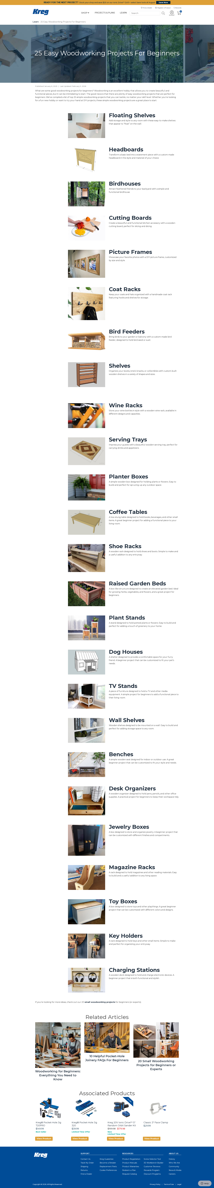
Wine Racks (125, 405)
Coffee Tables (128, 512)
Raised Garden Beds (137, 583)
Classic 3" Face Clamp (156, 1122)
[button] (172, 13)
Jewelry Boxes (129, 826)
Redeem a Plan (129, 1170)
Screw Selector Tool (152, 1159)
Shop (84, 13)
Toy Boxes (123, 901)
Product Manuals (129, 1163)
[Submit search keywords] (163, 13)
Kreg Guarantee (106, 1159)
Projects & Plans (105, 13)
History (172, 1159)
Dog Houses (126, 651)
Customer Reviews (152, 1166)
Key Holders (126, 935)
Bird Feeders (127, 331)
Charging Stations (134, 970)
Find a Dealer (86, 1174)
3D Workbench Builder (153, 1163)
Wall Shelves (127, 720)
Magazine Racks (132, 867)
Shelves (119, 365)
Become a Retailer (108, 1163)
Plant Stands (127, 617)
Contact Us (85, 1159)
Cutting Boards (130, 217)
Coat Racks (125, 289)
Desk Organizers (132, 788)
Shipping (84, 1166)
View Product (44, 1138)
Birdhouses (125, 183)
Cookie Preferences (108, 1170)
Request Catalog (129, 1174)
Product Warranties (130, 1166)
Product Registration (131, 1159)
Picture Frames (130, 252)
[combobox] (145, 13)
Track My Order (87, 1163)
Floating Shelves (132, 115)
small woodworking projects (100, 1002)
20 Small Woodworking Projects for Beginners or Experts (156, 1065)
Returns (84, 1170)
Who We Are (174, 1163)
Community (174, 1166)
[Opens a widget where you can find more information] (205, 1184)
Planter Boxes (128, 476)
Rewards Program (152, 1170)
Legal (179, 1184)
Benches (121, 754)
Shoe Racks (125, 546)
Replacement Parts (108, 1166)
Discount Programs (152, 1174)
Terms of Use (169, 1184)
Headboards (126, 149)
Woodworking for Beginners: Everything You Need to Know (57, 1075)
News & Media (175, 1170)
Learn (123, 13)
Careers (172, 1174)
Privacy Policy (155, 1184)
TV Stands (123, 686)
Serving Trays (128, 439)
